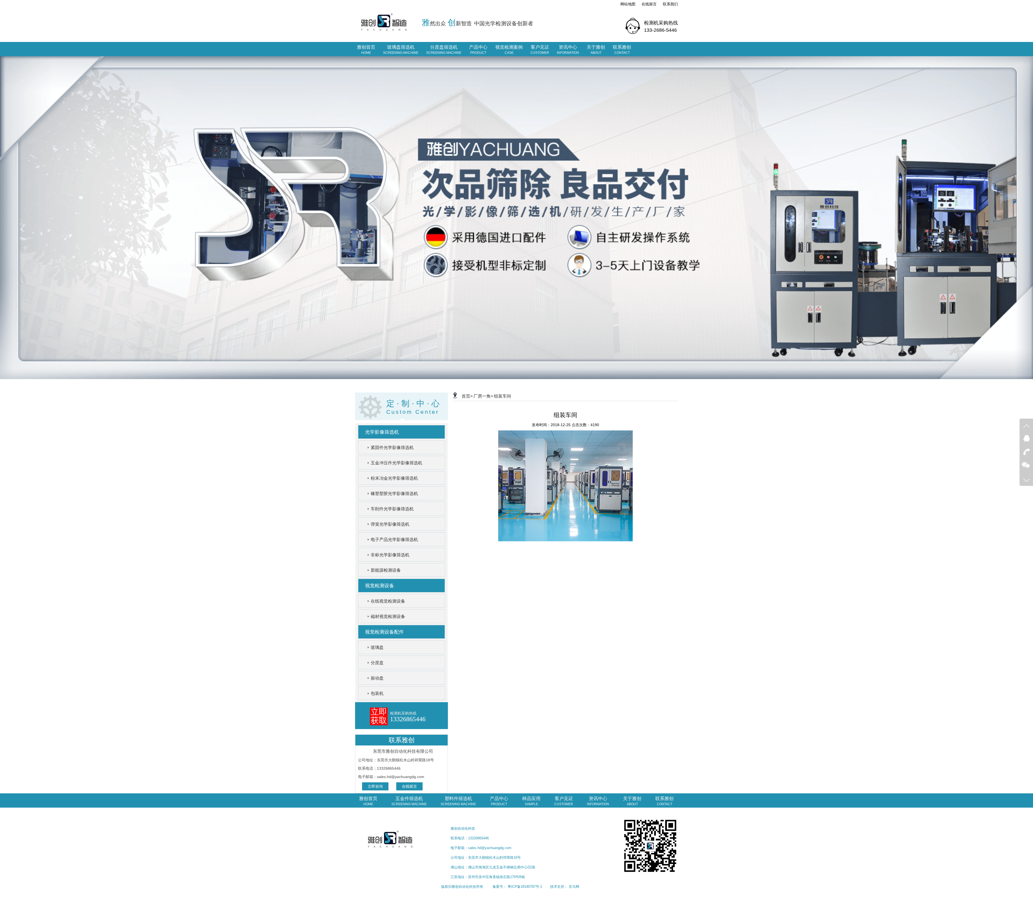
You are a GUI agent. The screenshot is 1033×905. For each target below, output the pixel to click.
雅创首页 (366, 50)
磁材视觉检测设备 (388, 616)
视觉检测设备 (379, 585)
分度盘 (377, 662)
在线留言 (649, 4)
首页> (467, 396)
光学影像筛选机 (382, 432)
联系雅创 (622, 50)
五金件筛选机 (409, 801)
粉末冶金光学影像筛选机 (394, 478)
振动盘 (377, 678)
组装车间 (502, 396)
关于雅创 (596, 50)
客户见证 (539, 50)
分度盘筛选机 (443, 50)
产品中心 (478, 50)
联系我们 (670, 4)
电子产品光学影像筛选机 (394, 539)
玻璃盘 (377, 647)
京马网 (574, 887)
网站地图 (627, 4)
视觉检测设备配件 (384, 632)
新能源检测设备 (386, 570)
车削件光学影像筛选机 (392, 509)
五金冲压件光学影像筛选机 (396, 463)
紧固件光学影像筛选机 (392, 447)
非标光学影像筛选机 (390, 555)
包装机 (377, 693)
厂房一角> (483, 396)
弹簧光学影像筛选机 (390, 524)
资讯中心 (568, 50)
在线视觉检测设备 (388, 601)
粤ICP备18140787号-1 (525, 887)
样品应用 (531, 801)
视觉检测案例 (509, 50)
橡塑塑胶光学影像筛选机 (394, 493)
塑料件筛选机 (458, 801)
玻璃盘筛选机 (400, 50)
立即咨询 (375, 786)
